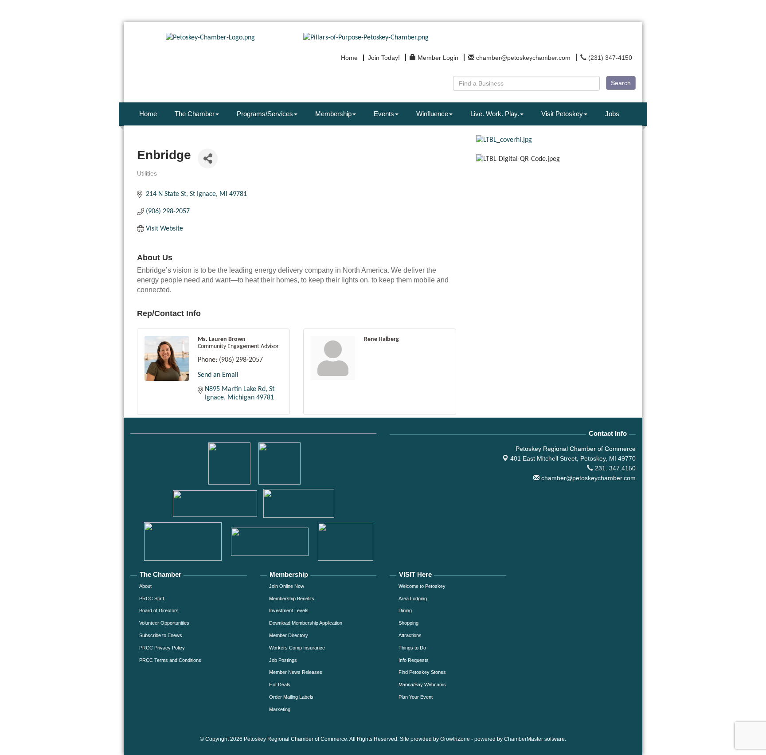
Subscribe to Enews (160, 635)
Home (148, 113)
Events (384, 113)
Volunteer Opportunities (164, 623)
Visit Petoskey (562, 113)
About (145, 586)
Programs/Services (265, 113)
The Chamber (195, 113)
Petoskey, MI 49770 (573, 458)
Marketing (279, 709)
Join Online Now (286, 586)
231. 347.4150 (614, 468)
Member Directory (288, 635)
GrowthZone (455, 739)
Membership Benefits (291, 598)
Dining (405, 610)
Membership (333, 113)
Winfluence (432, 113)
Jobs (612, 113)
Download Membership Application (305, 623)
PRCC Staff (151, 598)
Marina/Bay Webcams (422, 684)
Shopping (408, 623)
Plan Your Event (416, 697)
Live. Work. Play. (494, 113)
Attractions (410, 635)
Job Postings (283, 660)
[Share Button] (208, 158)
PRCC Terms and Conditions (170, 660)
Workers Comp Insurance (297, 647)
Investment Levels (289, 610)
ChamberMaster (523, 739)
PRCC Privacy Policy (162, 647)
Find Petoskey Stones (422, 672)
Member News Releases (295, 672)
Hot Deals (279, 684)
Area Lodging (413, 598)
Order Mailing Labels (291, 697)
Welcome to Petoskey (422, 586)
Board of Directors (159, 610)
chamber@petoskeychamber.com (587, 477)
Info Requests (414, 660)
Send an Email (218, 375)
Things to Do (412, 647)
